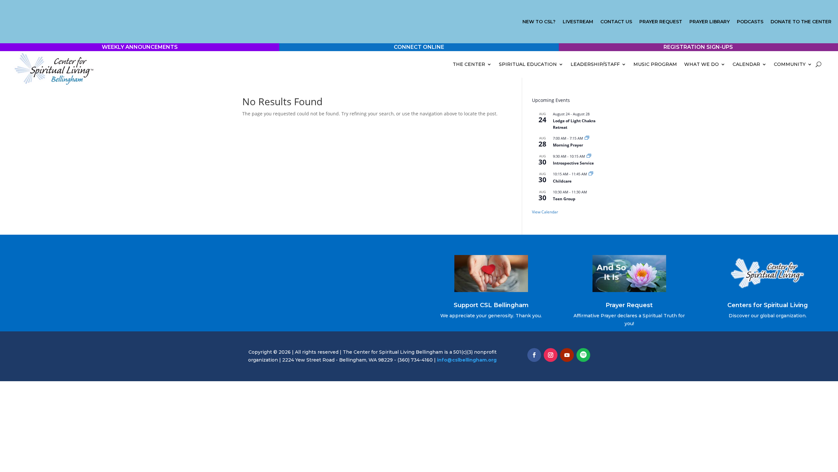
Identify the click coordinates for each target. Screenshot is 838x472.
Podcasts (750, 22)
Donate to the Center (801, 22)
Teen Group (564, 199)
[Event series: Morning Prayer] (587, 138)
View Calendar (545, 212)
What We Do (701, 64)
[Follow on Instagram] (550, 355)
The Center (469, 64)
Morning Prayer (568, 145)
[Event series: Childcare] (591, 173)
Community (790, 64)
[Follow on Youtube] (567, 355)
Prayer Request (660, 22)
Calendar (746, 64)
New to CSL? (539, 22)
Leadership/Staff (595, 64)
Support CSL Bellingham (491, 305)
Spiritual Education (528, 64)
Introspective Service (573, 163)
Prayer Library (709, 22)
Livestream (578, 22)
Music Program (655, 64)
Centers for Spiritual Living (767, 305)
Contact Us (616, 22)
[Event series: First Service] (589, 156)
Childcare (562, 181)
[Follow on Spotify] (583, 355)
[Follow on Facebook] (534, 355)
